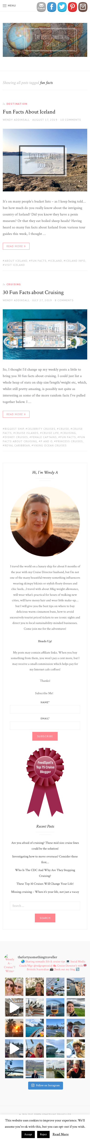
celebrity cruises (41, 428)
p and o (47, 441)
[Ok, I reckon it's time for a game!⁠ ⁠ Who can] (14, 1007)
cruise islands (27, 433)
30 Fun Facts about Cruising (33, 292)
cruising (69, 433)
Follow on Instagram (48, 1085)
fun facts (39, 260)
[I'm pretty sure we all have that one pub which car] (35, 987)
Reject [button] (43, 1134)
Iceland (56, 260)
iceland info (75, 260)
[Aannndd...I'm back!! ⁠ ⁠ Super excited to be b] (14, 1069)
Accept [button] (28, 1134)
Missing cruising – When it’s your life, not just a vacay (45, 892)
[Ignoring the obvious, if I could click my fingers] (55, 1069)
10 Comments (70, 119)
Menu (12, 5)
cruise (64, 428)
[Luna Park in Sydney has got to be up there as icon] (55, 987)
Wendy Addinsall (16, 119)
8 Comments (64, 300)
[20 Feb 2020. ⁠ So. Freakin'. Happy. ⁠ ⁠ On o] (35, 1007)
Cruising (13, 284)
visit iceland (15, 265)
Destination (16, 103)
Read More (14, 246)
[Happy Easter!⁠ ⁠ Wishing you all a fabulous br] (35, 1028)
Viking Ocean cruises (50, 445)
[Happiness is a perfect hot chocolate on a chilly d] (76, 1069)
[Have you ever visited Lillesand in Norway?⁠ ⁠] (14, 1048)
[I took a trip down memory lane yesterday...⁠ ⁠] (76, 987)
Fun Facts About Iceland (29, 111)
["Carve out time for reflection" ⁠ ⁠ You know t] (55, 1007)
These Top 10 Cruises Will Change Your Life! (45, 884)
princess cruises (69, 441)
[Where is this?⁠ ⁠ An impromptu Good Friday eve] (14, 1028)
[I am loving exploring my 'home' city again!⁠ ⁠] (55, 1028)
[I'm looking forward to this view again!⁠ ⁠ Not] (55, 1048)
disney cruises (16, 437)
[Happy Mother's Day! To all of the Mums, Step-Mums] (14, 987)
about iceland (16, 260)
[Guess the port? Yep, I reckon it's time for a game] (76, 1028)
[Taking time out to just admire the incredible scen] (35, 1069)
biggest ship (14, 428)
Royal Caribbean (17, 445)
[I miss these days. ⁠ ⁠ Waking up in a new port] (76, 1048)
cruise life (50, 433)
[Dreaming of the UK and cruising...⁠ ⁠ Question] (76, 1007)
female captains (44, 437)
